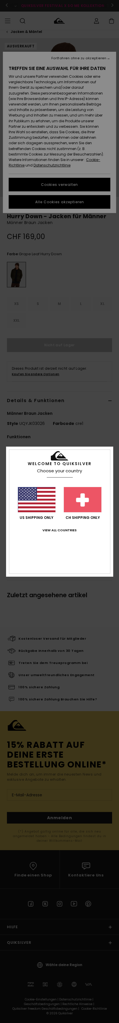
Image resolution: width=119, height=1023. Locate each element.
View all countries (59, 530)
